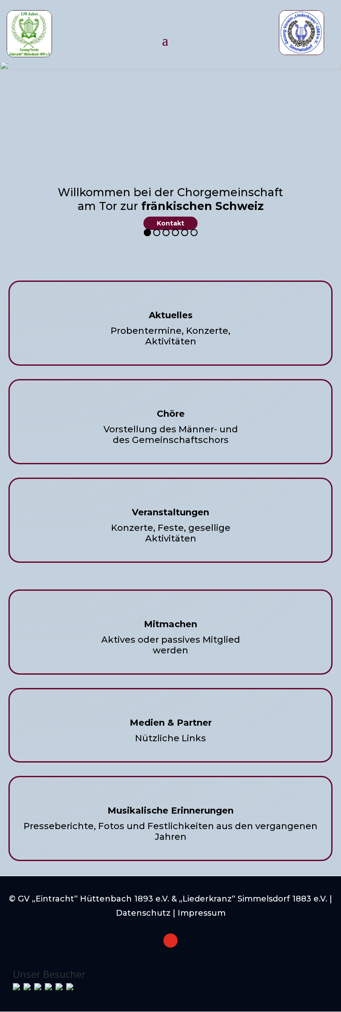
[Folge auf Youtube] (170, 940)
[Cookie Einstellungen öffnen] (19, 1000)
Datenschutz (143, 913)
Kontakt (170, 223)
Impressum (202, 913)
